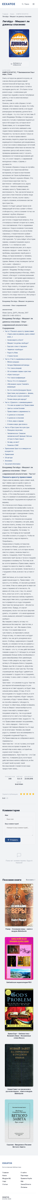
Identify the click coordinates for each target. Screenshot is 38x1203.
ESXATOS (7, 1163)
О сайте (24, 1172)
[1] (21, 794)
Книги (12, 14)
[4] (30, 794)
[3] (27, 794)
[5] (33, 794)
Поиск (26, 4)
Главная (5, 14)
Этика (9, 74)
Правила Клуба (26, 1178)
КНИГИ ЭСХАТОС (22, 14)
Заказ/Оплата (26, 1184)
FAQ (22, 1181)
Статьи (5, 1184)
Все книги (30, 880)
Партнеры (24, 1175)
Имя (6, 815)
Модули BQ (6, 1178)
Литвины (24, 1187)
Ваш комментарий (12, 824)
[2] (24, 794)
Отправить (14, 840)
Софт (4, 1181)
